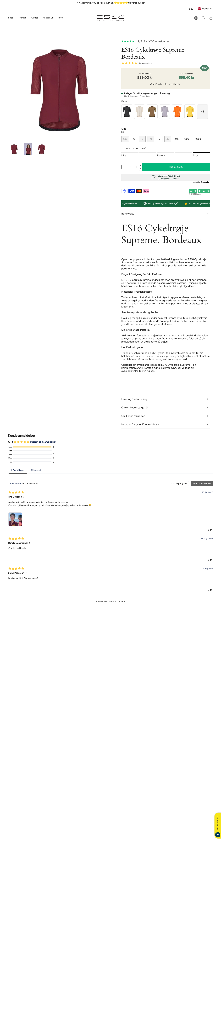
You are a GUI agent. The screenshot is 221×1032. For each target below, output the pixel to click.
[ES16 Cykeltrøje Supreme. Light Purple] (164, 112)
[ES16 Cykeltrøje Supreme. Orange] (177, 112)
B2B (191, 8)
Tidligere (8, 90)
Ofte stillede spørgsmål (134, 407)
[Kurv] (211, 18)
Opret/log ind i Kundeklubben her (165, 84)
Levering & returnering (134, 399)
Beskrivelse (127, 213)
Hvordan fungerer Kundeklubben (140, 424)
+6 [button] (202, 111)
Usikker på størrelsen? (133, 415)
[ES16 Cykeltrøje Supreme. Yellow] (190, 112)
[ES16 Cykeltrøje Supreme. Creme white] (139, 112)
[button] (22, 18)
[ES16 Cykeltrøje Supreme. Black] (127, 112)
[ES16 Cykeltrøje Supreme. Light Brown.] (152, 112)
